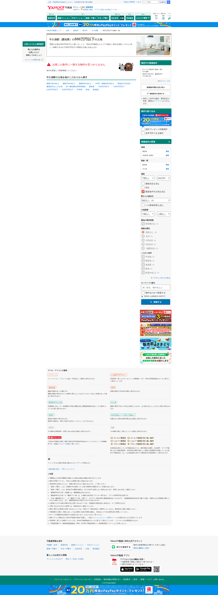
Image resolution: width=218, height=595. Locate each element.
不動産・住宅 (52, 544)
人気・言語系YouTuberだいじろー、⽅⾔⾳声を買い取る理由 (70, 2)
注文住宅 (114, 18)
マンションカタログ (54, 558)
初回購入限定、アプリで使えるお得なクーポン (100, 9)
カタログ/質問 (141, 18)
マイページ (158, 101)
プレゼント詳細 (63, 444)
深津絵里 (163, 2)
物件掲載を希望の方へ (112, 579)
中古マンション (78, 18)
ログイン (76, 9)
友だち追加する (123, 546)
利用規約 (97, 579)
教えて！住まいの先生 (75, 558)
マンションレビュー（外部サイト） (104, 517)
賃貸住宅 (51, 18)
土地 (122, 18)
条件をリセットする (164, 81)
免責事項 (126, 579)
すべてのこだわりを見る (160, 278)
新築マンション (64, 18)
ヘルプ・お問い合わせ (155, 579)
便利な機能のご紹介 (141, 548)
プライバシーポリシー (63, 579)
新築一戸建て (91, 18)
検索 (168, 2)
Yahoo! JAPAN (129, 2)
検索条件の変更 (148, 141)
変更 (167, 151)
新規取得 (89, 7)
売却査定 (129, 18)
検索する (158, 301)
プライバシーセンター (83, 579)
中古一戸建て (103, 18)
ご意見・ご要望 (138, 579)
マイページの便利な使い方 (34, 59)
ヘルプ (138, 2)
